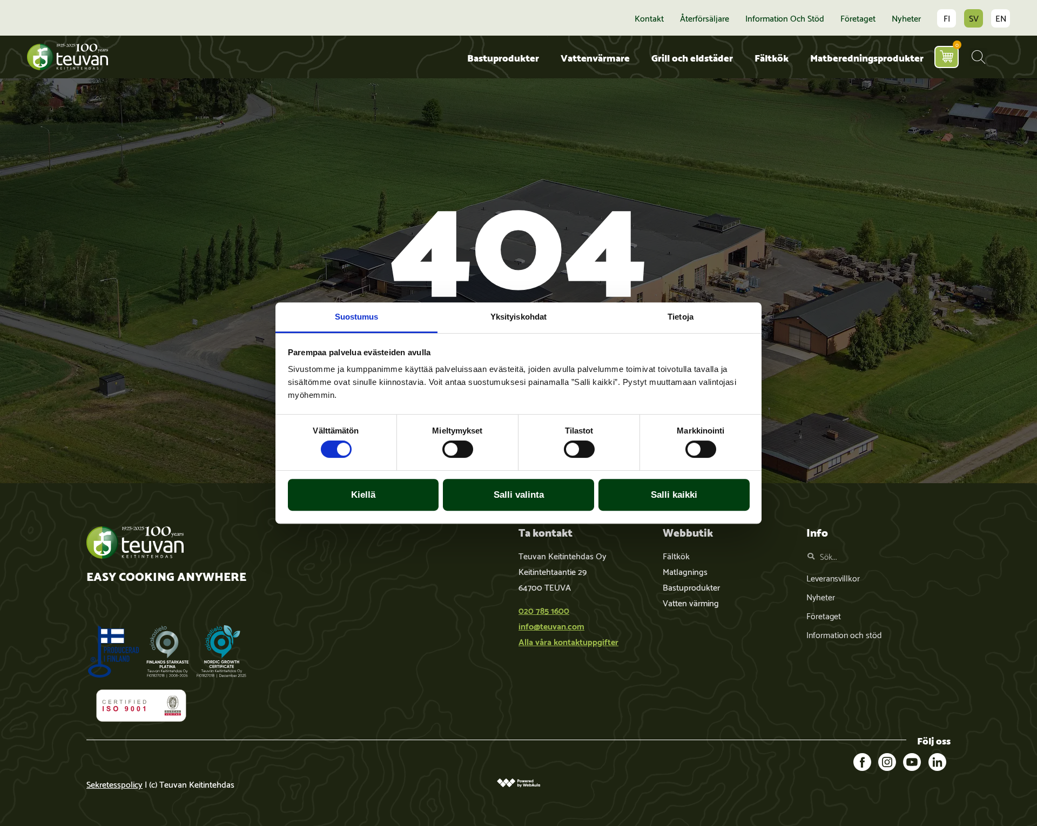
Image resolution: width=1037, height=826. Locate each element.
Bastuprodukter (503, 57)
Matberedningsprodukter (867, 57)
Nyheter (906, 17)
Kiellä (363, 495)
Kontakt (649, 17)
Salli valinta (519, 495)
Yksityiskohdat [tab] (518, 316)
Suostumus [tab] (357, 316)
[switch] (457, 449)
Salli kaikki (674, 495)
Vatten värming (691, 602)
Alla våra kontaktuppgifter (568, 641)
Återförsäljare (704, 17)
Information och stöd (784, 17)
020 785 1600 (543, 609)
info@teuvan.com (551, 625)
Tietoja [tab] (680, 316)
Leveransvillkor (833, 577)
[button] (978, 57)
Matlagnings (685, 571)
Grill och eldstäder (692, 57)
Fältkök (772, 57)
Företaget (858, 17)
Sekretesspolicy (114, 783)
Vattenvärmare (595, 57)
